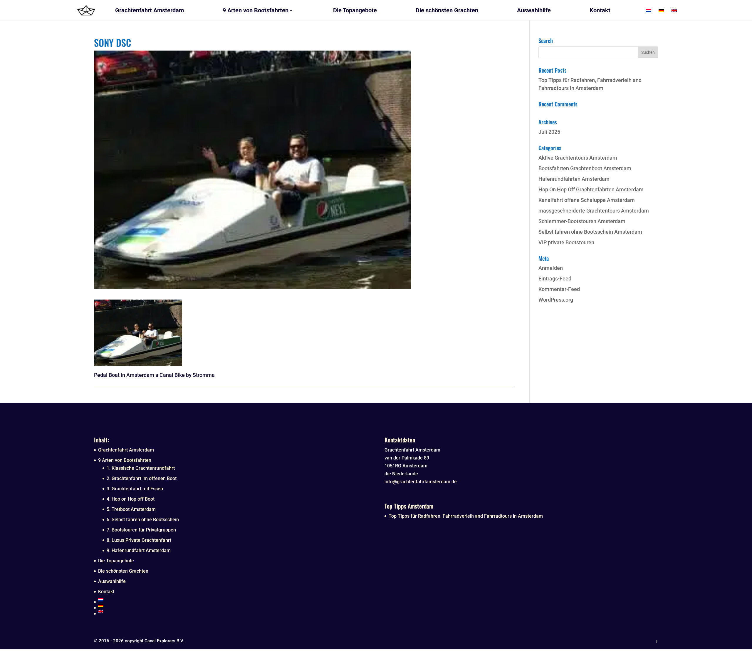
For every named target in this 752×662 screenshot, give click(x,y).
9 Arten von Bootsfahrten (124, 460)
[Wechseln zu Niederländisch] (232, 599)
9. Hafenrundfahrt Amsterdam (139, 550)
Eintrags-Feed (554, 278)
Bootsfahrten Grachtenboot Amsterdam (584, 168)
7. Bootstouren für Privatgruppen (141, 530)
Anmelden (550, 268)
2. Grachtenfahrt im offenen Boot (142, 478)
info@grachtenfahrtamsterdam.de (421, 481)
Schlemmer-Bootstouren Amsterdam (581, 221)
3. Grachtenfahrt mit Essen (135, 489)
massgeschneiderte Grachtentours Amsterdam (593, 211)
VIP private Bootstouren (566, 242)
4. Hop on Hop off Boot (131, 499)
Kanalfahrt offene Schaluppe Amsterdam (586, 200)
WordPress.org (555, 300)
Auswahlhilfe (112, 581)
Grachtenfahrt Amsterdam (126, 450)
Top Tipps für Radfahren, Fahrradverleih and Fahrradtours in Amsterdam (466, 516)
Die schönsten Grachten (123, 571)
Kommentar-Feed (559, 289)
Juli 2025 (549, 132)
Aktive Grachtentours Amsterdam (577, 158)
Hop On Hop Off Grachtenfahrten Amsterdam (591, 189)
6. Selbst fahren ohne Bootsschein (143, 519)
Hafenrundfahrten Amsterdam (574, 179)
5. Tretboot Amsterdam (131, 509)
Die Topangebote (116, 561)
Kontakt (106, 591)
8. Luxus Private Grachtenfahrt (139, 540)
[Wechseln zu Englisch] (232, 611)
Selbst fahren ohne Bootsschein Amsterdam (590, 232)
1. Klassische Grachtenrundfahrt (141, 468)
